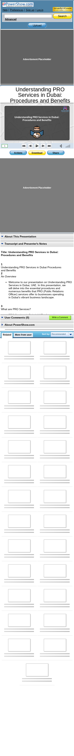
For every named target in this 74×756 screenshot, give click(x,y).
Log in (40, 10)
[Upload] (37, 25)
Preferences (16, 10)
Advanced (11, 19)
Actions (18, 153)
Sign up (30, 10)
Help (5, 10)
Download (37, 153)
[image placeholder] (19, 347)
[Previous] (30, 146)
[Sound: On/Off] (61, 146)
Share (56, 153)
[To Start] (24, 146)
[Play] (36, 146)
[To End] (49, 146)
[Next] (43, 146)
